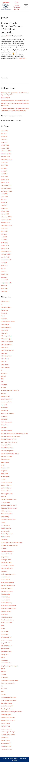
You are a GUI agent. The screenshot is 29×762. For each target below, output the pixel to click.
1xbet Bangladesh (6, 344)
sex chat (4, 689)
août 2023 (4, 194)
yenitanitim (4, 737)
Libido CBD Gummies (7, 565)
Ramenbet (4, 677)
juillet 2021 (4, 266)
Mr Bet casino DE (6, 623)
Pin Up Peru (4, 654)
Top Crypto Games (7, 709)
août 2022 (4, 228)
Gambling (4, 540)
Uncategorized (6, 715)
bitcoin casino (5, 459)
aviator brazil (5, 396)
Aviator (3, 393)
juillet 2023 (4, 197)
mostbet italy (5, 597)
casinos (3, 497)
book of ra (4, 474)
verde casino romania (8, 720)
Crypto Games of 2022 (8, 519)
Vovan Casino (5, 723)
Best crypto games (7, 451)
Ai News (3, 388)
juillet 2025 (4, 131)
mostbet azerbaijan (7, 583)
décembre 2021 (6, 251)
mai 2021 (4, 271)
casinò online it (6, 491)
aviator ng (4, 411)
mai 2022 (4, 237)
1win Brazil (4, 313)
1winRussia (4, 330)
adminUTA (7, 36)
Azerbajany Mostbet (7, 413)
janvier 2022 (5, 248)
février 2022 (5, 246)
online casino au (6, 637)
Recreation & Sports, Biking (9, 680)
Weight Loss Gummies (8, 735)
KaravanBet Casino (7, 551)
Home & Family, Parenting (9, 545)
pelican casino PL (6, 646)
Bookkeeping (5, 476)
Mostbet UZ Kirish (6, 617)
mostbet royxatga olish (8, 608)
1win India (4, 319)
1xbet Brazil (4, 347)
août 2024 (4, 162)
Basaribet (4, 419)
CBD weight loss (6, 511)
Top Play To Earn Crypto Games (11, 712)
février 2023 (5, 211)
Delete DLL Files (6, 528)
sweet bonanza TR (7, 706)
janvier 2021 (4, 274)
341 (2, 382)
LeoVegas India (6, 560)
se (2, 686)
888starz (4, 385)
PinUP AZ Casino (6, 663)
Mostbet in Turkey (7, 591)
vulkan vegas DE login (8, 732)
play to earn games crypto (9, 666)
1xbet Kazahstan (6, 356)
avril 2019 (4, 291)
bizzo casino (5, 462)
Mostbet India (5, 594)
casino (3, 479)
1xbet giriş (4, 353)
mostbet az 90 (5, 580)
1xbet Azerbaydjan (7, 342)
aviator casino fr (6, 402)
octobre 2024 (5, 157)
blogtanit (4, 471)
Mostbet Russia (6, 611)
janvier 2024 (5, 182)
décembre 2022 (6, 217)
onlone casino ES (6, 640)
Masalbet (4, 571)
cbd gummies (5, 502)
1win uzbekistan (6, 327)
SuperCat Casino (6, 703)
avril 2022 (4, 240)
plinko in (3, 672)
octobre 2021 (5, 257)
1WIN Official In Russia (8, 322)
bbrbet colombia (6, 422)
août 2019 (4, 286)
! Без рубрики (5, 301)
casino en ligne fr (6, 482)
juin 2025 (4, 134)
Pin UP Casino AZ (6, 651)
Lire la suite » (22, 58)
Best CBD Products (7, 448)
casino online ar (6, 488)
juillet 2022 (4, 231)
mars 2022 (4, 243)
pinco (3, 657)
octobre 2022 (5, 223)
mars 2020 (4, 280)
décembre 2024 (6, 151)
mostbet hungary (6, 588)
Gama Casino (5, 537)
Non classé (4, 634)
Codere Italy (5, 517)
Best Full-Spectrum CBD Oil (10, 454)
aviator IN (4, 405)
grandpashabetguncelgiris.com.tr (11, 542)
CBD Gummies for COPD (9, 505)
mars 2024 (4, 177)
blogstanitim (5, 468)
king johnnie (5, 557)
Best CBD (4, 428)
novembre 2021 (6, 254)
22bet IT (3, 376)
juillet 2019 (4, 289)
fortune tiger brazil (7, 534)
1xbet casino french (7, 350)
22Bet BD (4, 373)
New (2, 626)
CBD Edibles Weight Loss (9, 499)
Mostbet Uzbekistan (7, 620)
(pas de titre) (5, 98)
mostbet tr (4, 614)
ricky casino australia (8, 683)
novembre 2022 (6, 220)
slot (2, 692)
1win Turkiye (5, 324)
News (3, 629)
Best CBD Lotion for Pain (8, 439)
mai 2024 (4, 171)
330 (2, 379)
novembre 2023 (6, 188)
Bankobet (4, 416)
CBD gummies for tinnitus (9, 508)
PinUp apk (4, 660)
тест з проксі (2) (6, 743)
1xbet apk (4, 333)
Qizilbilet (4, 674)
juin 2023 (4, 200)
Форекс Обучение (6, 749)
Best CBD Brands (6, 431)
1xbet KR (3, 362)
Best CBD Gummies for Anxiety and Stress (14, 433)
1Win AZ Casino (5, 307)
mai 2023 (4, 202)
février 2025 (5, 145)
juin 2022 (4, 234)
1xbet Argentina (6, 336)
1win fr (3, 316)
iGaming (3, 548)
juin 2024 (4, 168)
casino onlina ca (6, 485)
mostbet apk (5, 577)
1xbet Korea (5, 359)
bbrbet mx (4, 425)
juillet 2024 (4, 165)
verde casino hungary (8, 717)
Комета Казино (5, 740)
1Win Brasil (4, 310)
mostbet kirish (5, 600)
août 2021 (4, 263)
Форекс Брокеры (6, 746)
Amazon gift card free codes (10, 390)
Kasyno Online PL (6, 554)
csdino (3, 522)
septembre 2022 (6, 225)
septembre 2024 (6, 159)
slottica (3, 695)
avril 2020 (4, 277)
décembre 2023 (6, 185)
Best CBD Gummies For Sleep (10, 436)
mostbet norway (6, 603)
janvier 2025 (5, 148)
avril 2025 (4, 139)
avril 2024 (4, 174)
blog (2, 465)
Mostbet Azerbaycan (8, 585)
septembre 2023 (6, 191)
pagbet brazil (5, 643)
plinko (3, 669)
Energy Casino (5, 531)
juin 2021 (3, 269)
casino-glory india (6, 494)
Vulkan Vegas (5, 726)
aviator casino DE (6, 399)
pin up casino (5, 649)
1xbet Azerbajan (6, 339)
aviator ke (4, 408)
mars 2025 (4, 142)
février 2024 (5, 180)
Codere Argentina (7, 514)
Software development (8, 697)
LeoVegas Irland (6, 563)
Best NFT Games (6, 456)
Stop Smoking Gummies (8, 700)
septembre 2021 (6, 260)
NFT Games (5, 631)
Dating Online (5, 525)
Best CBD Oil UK (6, 445)
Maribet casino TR (7, 568)
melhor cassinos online (8, 574)
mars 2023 (4, 208)
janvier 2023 (5, 214)
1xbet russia (4, 365)
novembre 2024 (6, 154)
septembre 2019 (6, 283)
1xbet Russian (5, 367)
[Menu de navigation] (26, 5)
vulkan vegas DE (6, 729)
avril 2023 (4, 205)
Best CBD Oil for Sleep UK (9, 442)
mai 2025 (4, 136)
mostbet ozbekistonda (8, 606)
